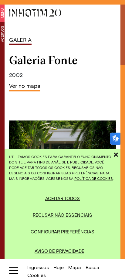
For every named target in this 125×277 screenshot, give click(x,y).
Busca (92, 267)
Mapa (74, 267)
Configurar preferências (62, 231)
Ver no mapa (24, 86)
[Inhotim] (35, 13)
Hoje (58, 267)
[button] (116, 154)
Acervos (2, 34)
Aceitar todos (62, 198)
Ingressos (38, 267)
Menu (2, 13)
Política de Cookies (93, 178)
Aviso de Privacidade (59, 251)
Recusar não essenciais (62, 215)
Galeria (20, 39)
